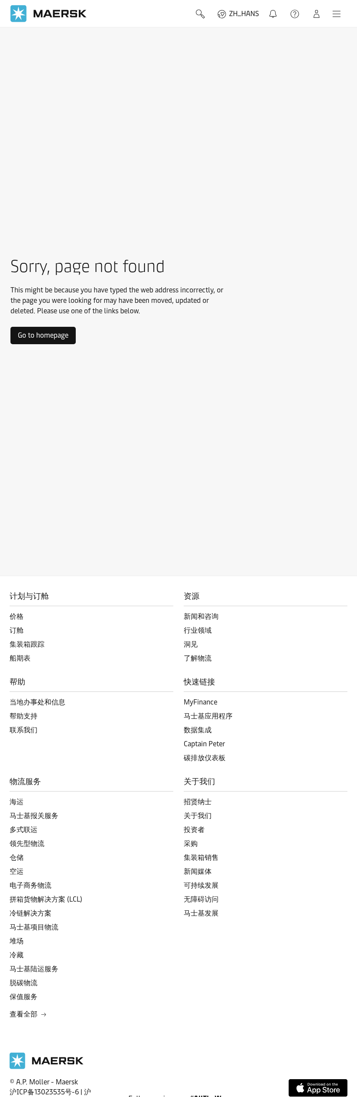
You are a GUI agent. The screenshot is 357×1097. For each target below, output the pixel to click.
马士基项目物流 (34, 927)
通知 (274, 9)
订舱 (17, 630)
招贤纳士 (198, 802)
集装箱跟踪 (27, 644)
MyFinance (200, 702)
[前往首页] (47, 1067)
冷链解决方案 (30, 913)
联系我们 (23, 730)
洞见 (191, 644)
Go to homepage (43, 335)
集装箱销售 (201, 857)
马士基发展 (201, 913)
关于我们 (198, 816)
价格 (17, 616)
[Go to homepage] (48, 13)
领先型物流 (27, 843)
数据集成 (198, 730)
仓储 (17, 857)
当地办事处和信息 (37, 702)
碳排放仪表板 (205, 758)
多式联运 (23, 829)
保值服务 (23, 997)
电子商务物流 (30, 885)
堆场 (17, 941)
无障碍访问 (201, 899)
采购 (191, 843)
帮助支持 (295, 14)
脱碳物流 (23, 983)
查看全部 (23, 1014)
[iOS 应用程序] (318, 1088)
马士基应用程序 (208, 716)
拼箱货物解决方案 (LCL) (46, 899)
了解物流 (198, 658)
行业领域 (198, 630)
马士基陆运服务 (34, 969)
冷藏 (17, 955)
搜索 (201, 14)
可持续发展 (201, 885)
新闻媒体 (198, 871)
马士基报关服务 (34, 816)
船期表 (20, 658)
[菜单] (336, 14)
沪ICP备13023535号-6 (44, 1092)
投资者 (194, 829)
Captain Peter (204, 744)
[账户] (316, 14)
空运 (17, 871)
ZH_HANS (244, 14)
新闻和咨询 (201, 616)
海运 (17, 802)
